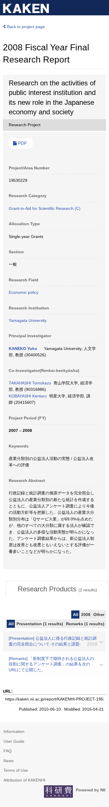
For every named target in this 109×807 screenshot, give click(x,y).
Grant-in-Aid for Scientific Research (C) (45, 208)
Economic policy (23, 292)
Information (13, 731)
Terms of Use (15, 770)
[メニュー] (102, 7)
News (8, 760)
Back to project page (25, 26)
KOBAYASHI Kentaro (28, 396)
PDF (22, 143)
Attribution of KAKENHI (24, 780)
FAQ (7, 751)
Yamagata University (28, 320)
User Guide (13, 741)
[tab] (57, 589)
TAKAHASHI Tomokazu (30, 383)
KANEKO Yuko (23, 348)
